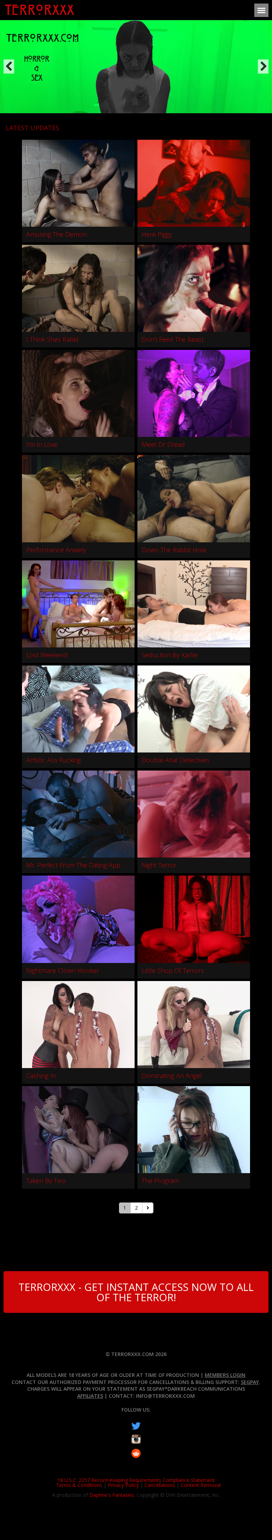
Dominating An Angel (172, 1075)
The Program (160, 1180)
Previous (9, 66)
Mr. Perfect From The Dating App (73, 865)
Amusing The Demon (56, 234)
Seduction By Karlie (169, 655)
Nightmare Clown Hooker (62, 970)
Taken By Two (46, 1180)
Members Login (225, 1375)
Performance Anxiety (56, 550)
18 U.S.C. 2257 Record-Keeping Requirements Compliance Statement (136, 1480)
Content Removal (201, 1485)
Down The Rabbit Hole (174, 550)
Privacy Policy (123, 1485)
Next (263, 66)
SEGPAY (250, 1382)
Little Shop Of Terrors (173, 970)
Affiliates (90, 1395)
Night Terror (159, 865)
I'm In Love (41, 444)
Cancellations (159, 1485)
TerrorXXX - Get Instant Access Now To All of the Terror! (136, 1292)
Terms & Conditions (79, 1485)
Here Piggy (157, 234)
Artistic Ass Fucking (53, 760)
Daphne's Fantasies (111, 1495)
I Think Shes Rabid (52, 339)
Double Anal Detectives (175, 760)
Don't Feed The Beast (173, 339)
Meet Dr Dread (163, 444)
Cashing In (41, 1075)
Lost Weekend (47, 655)
